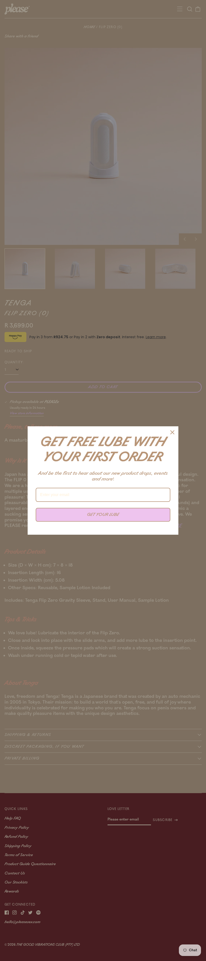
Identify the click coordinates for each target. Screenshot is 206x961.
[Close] (172, 432)
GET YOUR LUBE (103, 514)
